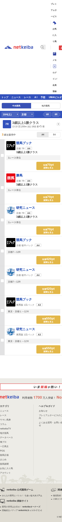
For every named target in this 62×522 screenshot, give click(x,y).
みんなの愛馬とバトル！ (22, 495)
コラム (3, 424)
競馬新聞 (4, 463)
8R (56, 114)
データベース (6, 437)
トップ (4, 97)
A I (35, 97)
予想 (43, 97)
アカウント (5, 472)
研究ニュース (25, 207)
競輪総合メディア (22, 510)
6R (47, 114)
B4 (54, 134)
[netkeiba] (19, 47)
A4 (42, 134)
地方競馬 (46, 106)
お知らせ (43, 410)
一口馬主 (4, 446)
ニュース (16, 97)
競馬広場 (4, 454)
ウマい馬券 (5, 419)
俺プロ (3, 441)
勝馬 (19, 175)
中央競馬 (16, 106)
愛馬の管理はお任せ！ (21, 506)
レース (27, 97)
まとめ (3, 459)
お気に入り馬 (6, 468)
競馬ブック (24, 143)
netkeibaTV (5, 428)
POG (2, 450)
